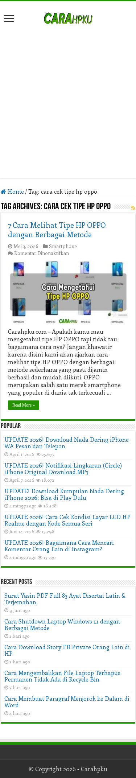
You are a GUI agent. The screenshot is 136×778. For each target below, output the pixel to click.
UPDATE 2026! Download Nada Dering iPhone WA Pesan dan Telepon (66, 443)
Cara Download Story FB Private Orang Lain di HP (67, 650)
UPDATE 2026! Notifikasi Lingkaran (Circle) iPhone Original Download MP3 (63, 468)
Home (15, 191)
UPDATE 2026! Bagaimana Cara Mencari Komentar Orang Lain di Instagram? (59, 546)
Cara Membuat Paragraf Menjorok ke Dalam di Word (66, 702)
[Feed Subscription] (133, 207)
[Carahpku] (68, 17)
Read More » (23, 405)
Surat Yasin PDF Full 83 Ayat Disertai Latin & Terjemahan (64, 599)
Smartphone (63, 246)
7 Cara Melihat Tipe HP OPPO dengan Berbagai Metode (57, 229)
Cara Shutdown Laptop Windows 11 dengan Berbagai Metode (62, 624)
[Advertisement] (68, 98)
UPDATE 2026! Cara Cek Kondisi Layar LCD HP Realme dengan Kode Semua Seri (67, 520)
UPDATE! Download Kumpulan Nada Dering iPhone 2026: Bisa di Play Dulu (64, 494)
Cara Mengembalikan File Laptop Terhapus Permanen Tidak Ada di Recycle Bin (62, 676)
